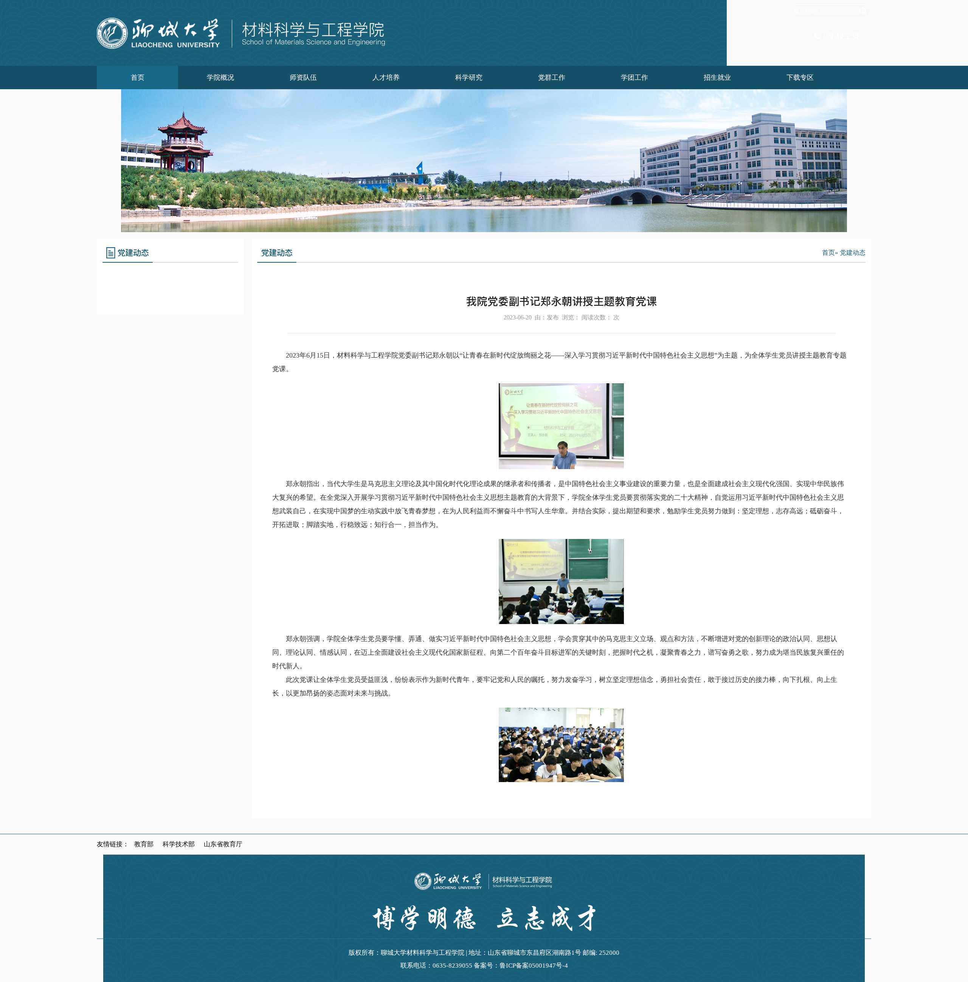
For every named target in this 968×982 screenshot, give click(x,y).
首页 (137, 77)
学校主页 (844, 35)
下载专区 (800, 77)
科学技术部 (179, 844)
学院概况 (220, 77)
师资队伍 (303, 77)
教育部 (144, 844)
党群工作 (551, 77)
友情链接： (113, 844)
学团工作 (634, 77)
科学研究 (468, 77)
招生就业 (717, 77)
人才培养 (386, 77)
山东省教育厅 (223, 844)
